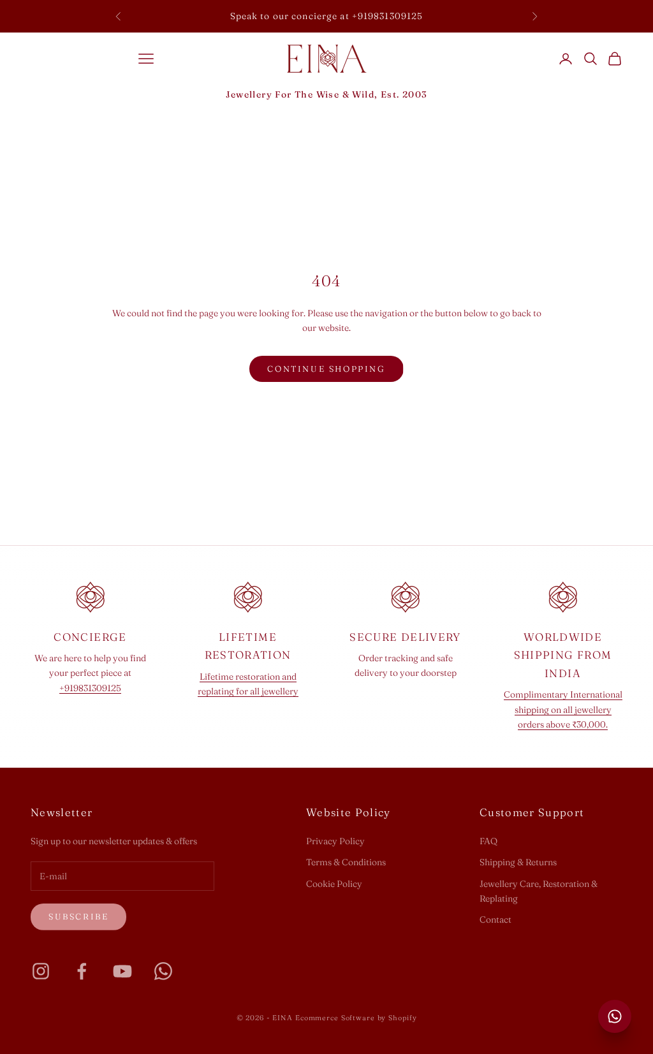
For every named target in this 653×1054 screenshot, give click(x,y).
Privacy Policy (335, 841)
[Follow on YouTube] (122, 971)
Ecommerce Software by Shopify (356, 1017)
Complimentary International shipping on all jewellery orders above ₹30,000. (563, 709)
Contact (495, 919)
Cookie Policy (334, 883)
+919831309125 (90, 688)
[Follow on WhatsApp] (163, 971)
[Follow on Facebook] (81, 971)
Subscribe (78, 916)
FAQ (488, 841)
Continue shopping (326, 368)
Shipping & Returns (518, 862)
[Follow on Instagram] (41, 971)
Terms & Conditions (346, 862)
